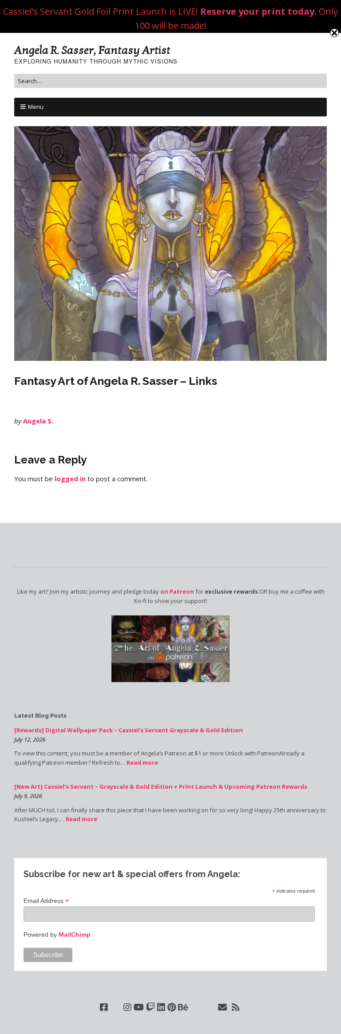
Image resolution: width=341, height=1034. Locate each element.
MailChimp (75, 934)
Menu (36, 107)
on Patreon (177, 591)
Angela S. (38, 420)
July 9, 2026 (28, 796)
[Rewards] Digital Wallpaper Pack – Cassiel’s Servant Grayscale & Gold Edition (128, 730)
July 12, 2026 (29, 739)
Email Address (46, 901)
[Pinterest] (171, 1007)
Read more (142, 763)
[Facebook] (104, 1007)
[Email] (222, 1007)
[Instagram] (127, 1007)
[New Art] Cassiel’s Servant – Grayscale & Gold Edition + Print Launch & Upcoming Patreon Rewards (160, 786)
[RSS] (236, 1007)
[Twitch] (150, 1007)
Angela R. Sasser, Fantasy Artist (92, 50)
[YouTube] (139, 1007)
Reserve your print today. (258, 11)
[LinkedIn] (161, 1007)
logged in (70, 478)
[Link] (115, 1007)
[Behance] (183, 1007)
